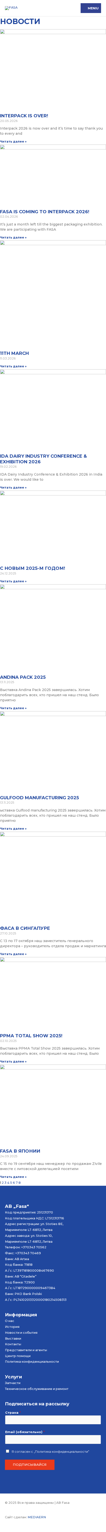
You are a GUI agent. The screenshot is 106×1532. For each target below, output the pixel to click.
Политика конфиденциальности (32, 1361)
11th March (14, 353)
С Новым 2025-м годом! (32, 568)
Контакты (13, 1344)
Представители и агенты (26, 1350)
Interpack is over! (24, 116)
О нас (9, 1321)
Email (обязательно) (25, 1432)
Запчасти (12, 1383)
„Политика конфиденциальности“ (61, 1451)
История (12, 1327)
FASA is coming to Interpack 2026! (44, 211)
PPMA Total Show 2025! (31, 1036)
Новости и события (21, 1332)
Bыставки (13, 1338)
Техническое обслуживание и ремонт (37, 1389)
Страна (13, 1412)
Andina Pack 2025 (23, 677)
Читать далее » (13, 141)
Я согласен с (50, 1451)
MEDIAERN (37, 1517)
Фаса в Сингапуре (25, 928)
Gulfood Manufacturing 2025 (39, 797)
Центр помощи (18, 1356)
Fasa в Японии (20, 1151)
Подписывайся (30, 1464)
